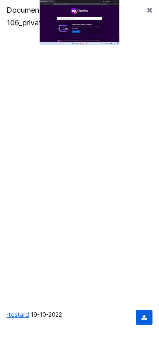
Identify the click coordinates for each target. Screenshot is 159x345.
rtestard (18, 314)
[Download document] (144, 317)
